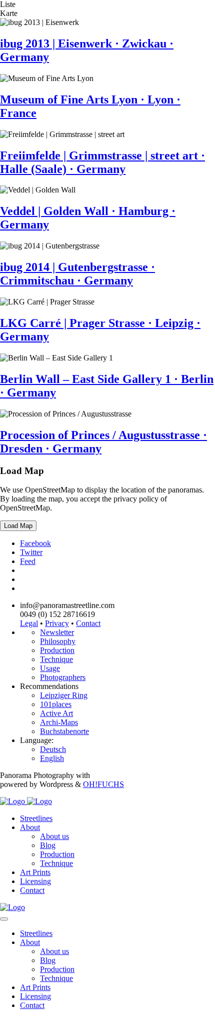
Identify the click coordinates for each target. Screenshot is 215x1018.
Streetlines (36, 818)
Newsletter (57, 632)
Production (57, 650)
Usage (50, 668)
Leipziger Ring (64, 695)
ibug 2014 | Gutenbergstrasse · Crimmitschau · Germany (77, 273)
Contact (88, 623)
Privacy (57, 623)
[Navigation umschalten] (4, 919)
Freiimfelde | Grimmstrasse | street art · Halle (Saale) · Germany (102, 162)
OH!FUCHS (103, 784)
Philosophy (58, 641)
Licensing (35, 881)
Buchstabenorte (64, 731)
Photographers (63, 677)
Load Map (18, 526)
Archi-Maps (59, 722)
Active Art (56, 713)
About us (54, 836)
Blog (48, 845)
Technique (56, 659)
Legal (29, 623)
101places (56, 704)
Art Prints (35, 872)
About (30, 827)
